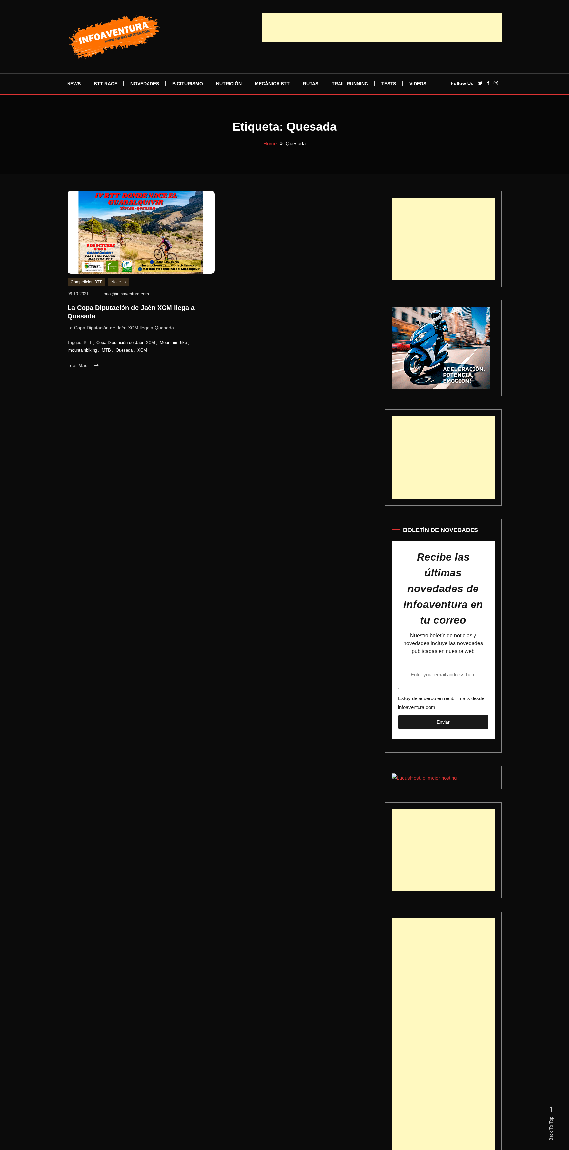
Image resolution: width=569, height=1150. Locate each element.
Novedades (144, 83)
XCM (142, 353)
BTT (88, 346)
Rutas (310, 83)
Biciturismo (187, 83)
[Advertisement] (382, 27)
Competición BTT (86, 285)
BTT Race (105, 83)
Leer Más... (80, 369)
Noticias (118, 285)
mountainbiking (82, 353)
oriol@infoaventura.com (126, 297)
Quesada (124, 353)
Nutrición (229, 83)
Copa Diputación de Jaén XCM (125, 346)
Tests (388, 83)
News (74, 83)
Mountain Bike (173, 346)
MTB (106, 353)
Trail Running (350, 83)
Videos (417, 83)
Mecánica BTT (272, 83)
